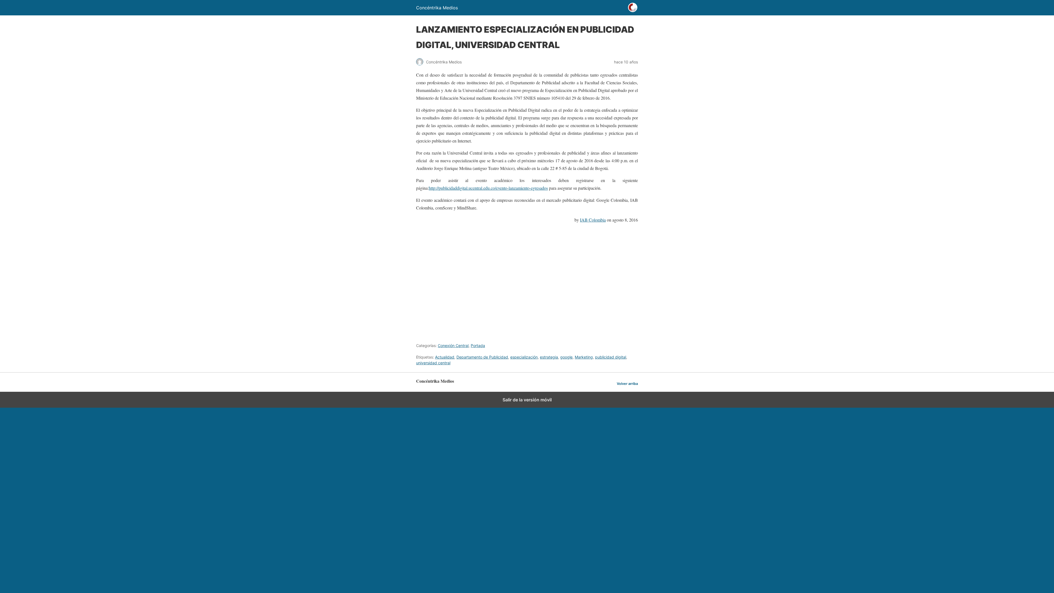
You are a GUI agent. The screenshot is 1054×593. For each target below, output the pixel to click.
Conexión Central (453, 345)
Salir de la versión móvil (527, 399)
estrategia (549, 357)
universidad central (433, 362)
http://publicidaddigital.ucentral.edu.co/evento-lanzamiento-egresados (488, 188)
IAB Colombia (593, 220)
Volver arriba (627, 384)
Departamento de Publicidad (482, 357)
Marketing (584, 357)
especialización (524, 357)
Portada (478, 345)
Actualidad (444, 357)
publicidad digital (610, 357)
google (566, 357)
